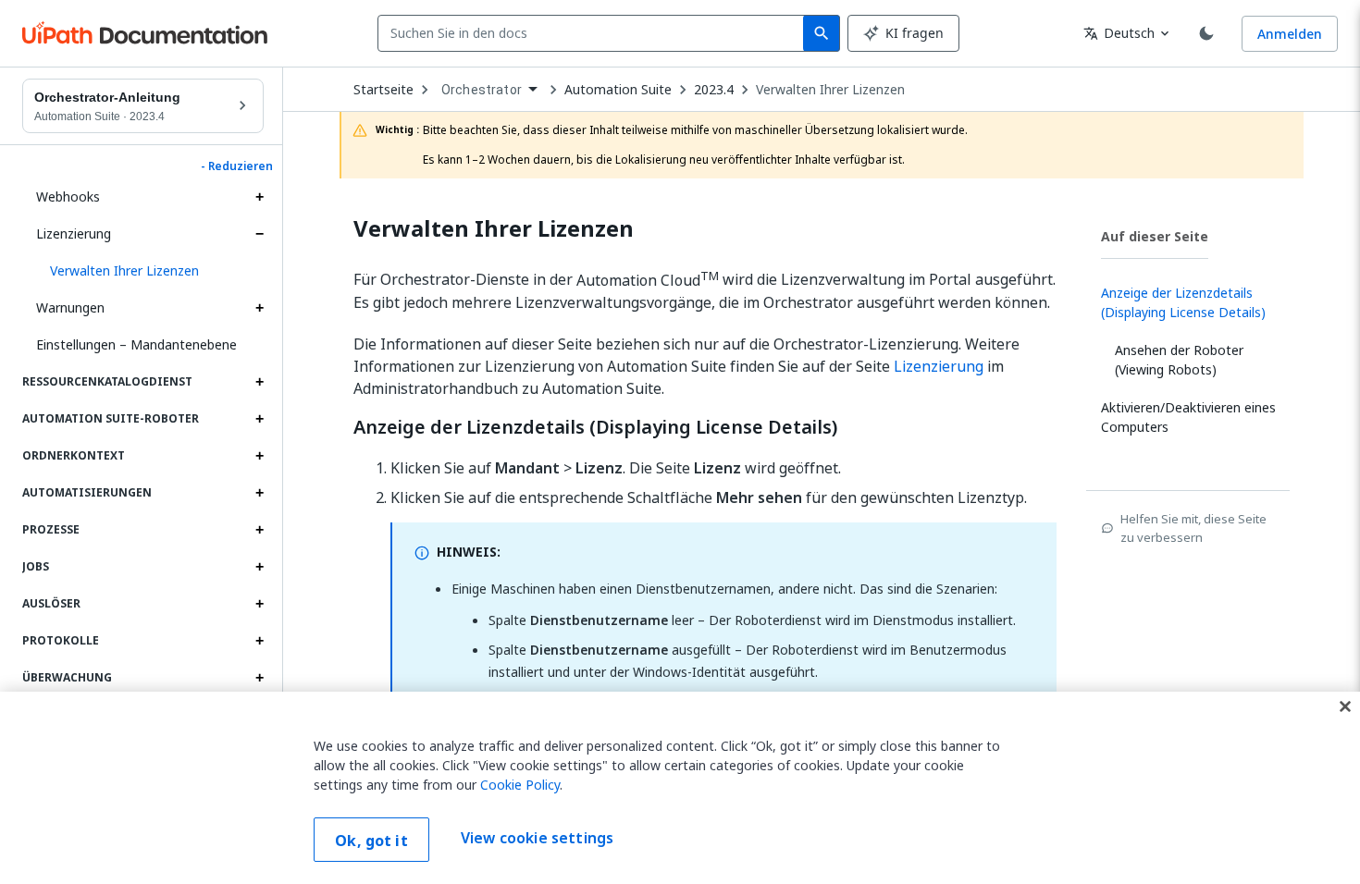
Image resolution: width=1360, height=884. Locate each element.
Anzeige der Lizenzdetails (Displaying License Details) (595, 427)
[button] (150, 270)
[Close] (1345, 706)
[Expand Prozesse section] (259, 530)
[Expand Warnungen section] (259, 308)
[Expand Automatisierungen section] (259, 493)
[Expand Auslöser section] (259, 603)
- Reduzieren (237, 166)
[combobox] (594, 33)
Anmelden (1289, 33)
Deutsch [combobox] (1119, 33)
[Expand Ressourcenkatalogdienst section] (259, 382)
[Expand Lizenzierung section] (259, 234)
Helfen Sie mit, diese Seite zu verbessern (1193, 528)
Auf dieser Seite (1154, 236)
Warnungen (70, 307)
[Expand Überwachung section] (259, 677)
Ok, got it (371, 840)
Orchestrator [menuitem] (481, 89)
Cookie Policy (520, 784)
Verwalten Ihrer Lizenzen (830, 89)
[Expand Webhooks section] (259, 197)
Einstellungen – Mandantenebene (136, 344)
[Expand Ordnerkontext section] (259, 456)
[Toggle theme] (1206, 33)
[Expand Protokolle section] (259, 640)
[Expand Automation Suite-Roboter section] (259, 419)
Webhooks (68, 196)
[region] (680, 788)
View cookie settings (537, 838)
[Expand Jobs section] (259, 567)
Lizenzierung (73, 233)
